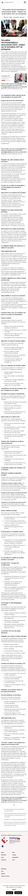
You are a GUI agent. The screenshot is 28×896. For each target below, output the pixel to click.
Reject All (9, 892)
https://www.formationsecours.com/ (13, 88)
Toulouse (3, 859)
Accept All (18, 892)
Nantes (14, 855)
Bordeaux (3, 868)
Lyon (2, 857)
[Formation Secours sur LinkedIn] (2, 846)
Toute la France (5, 876)
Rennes (3, 873)
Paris (2, 852)
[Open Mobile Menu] (24, 2)
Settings (14, 889)
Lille (2, 871)
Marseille (3, 855)
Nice (13, 852)
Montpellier (15, 857)
